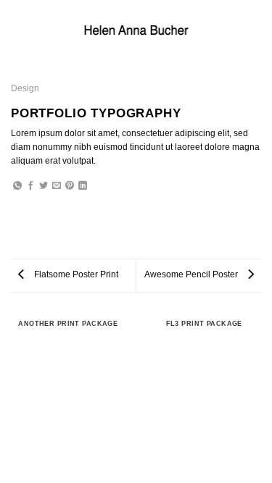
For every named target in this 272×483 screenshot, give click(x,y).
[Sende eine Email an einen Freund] (56, 186)
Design (25, 88)
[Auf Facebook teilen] (30, 186)
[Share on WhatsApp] (17, 186)
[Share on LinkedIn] (82, 186)
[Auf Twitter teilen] (43, 186)
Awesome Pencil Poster (192, 274)
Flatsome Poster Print (75, 274)
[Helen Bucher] (136, 30)
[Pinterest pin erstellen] (69, 186)
